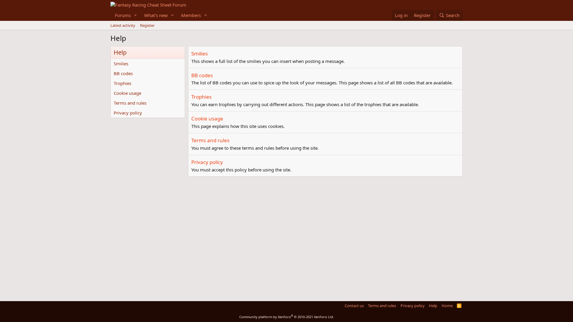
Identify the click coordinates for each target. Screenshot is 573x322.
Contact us (354, 305)
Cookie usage (127, 93)
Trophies (122, 83)
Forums (123, 15)
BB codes (123, 73)
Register (147, 25)
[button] (135, 15)
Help (433, 305)
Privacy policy (128, 113)
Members (191, 15)
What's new (156, 15)
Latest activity (122, 25)
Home (447, 305)
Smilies (121, 63)
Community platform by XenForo (286, 317)
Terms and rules (130, 103)
